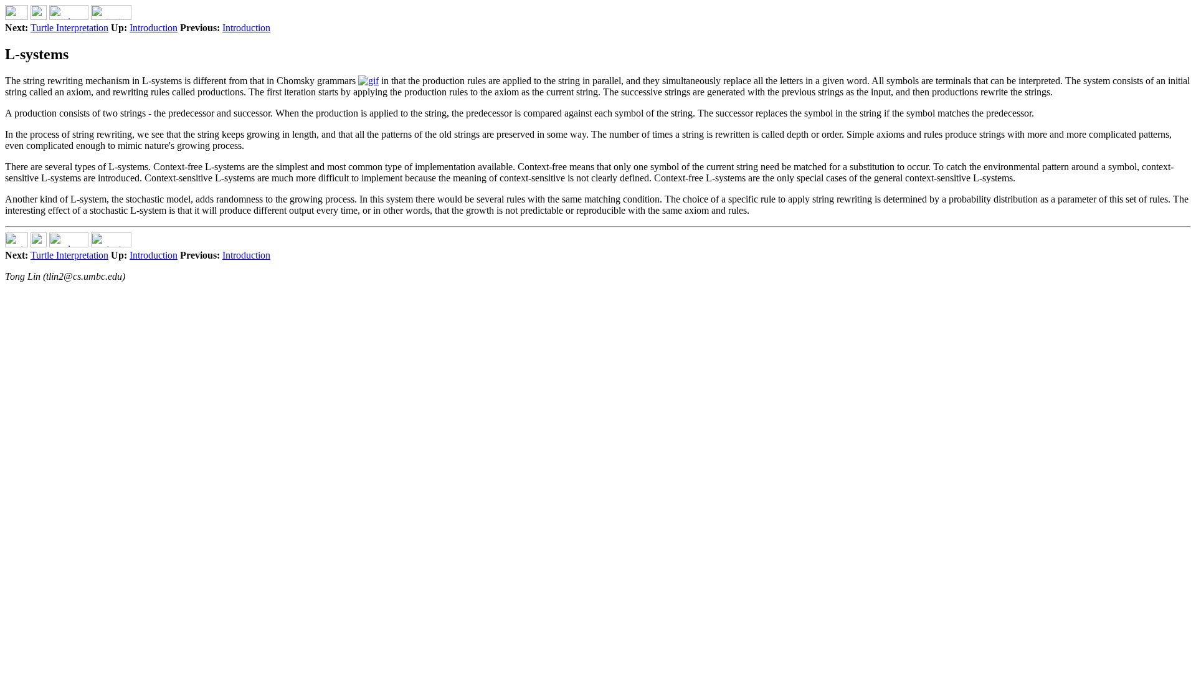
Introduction (154, 27)
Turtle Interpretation (69, 27)
